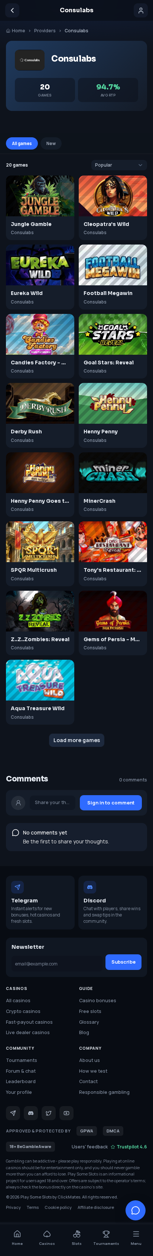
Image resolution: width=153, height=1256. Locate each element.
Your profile (19, 1092)
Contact (88, 1081)
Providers (45, 30)
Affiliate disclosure (96, 1207)
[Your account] (141, 10)
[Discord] (31, 1113)
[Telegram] (13, 1113)
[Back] (12, 10)
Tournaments (21, 1060)
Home (18, 30)
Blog (84, 1032)
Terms (33, 1207)
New (51, 143)
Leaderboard (21, 1081)
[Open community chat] (136, 1210)
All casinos (18, 1000)
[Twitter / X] (49, 1113)
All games (22, 143)
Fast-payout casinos (29, 1022)
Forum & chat (21, 1071)
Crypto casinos (23, 1011)
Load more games (76, 740)
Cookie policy (58, 1207)
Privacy (13, 1207)
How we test (93, 1071)
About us (89, 1060)
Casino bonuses (97, 1000)
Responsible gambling (104, 1092)
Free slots (90, 1011)
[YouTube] (66, 1113)
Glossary (89, 1022)
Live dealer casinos (28, 1032)
